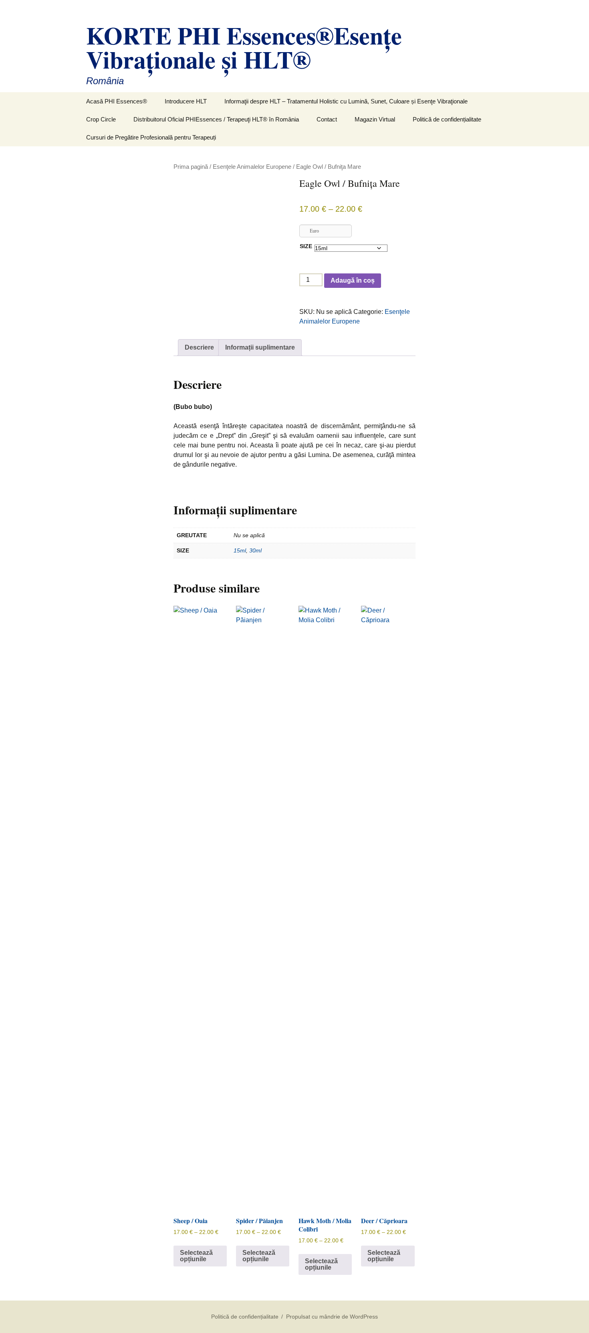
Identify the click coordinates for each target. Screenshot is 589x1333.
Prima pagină (190, 167)
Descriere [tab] (199, 347)
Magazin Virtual (375, 119)
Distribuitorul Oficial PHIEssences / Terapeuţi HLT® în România (216, 119)
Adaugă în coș (353, 280)
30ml (255, 550)
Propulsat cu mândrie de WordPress (332, 1316)
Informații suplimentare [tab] (260, 347)
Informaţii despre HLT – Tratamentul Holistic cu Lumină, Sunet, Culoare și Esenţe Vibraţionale (346, 101)
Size (306, 246)
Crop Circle (101, 119)
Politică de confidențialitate (447, 119)
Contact (327, 119)
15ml (240, 550)
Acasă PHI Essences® (116, 101)
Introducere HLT (186, 101)
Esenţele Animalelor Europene (252, 167)
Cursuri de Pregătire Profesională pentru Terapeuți (151, 137)
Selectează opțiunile (196, 1255)
